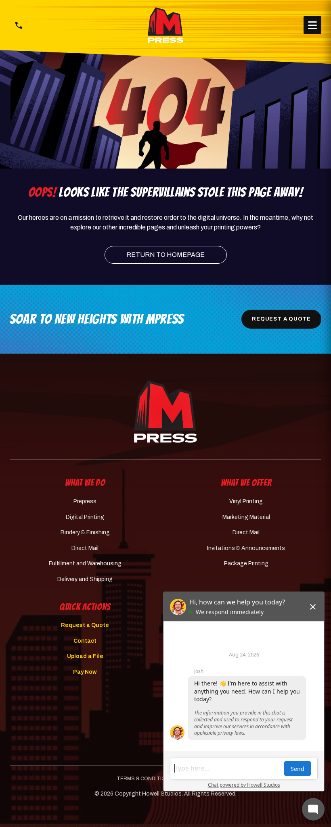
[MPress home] (165, 411)
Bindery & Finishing (85, 532)
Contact (84, 641)
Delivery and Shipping (85, 579)
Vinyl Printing (246, 501)
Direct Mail (84, 548)
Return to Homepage (165, 254)
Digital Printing (85, 517)
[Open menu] (312, 25)
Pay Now (85, 672)
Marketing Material (246, 517)
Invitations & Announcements (246, 548)
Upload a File (85, 656)
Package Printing (246, 563)
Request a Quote (281, 319)
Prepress (84, 501)
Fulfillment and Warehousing (85, 563)
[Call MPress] (18, 25)
